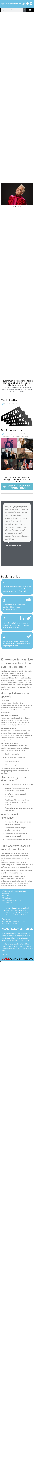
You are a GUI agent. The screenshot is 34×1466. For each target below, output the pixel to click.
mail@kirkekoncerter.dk (13, 900)
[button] (30, 10)
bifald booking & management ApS (14, 891)
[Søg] (24, 10)
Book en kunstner (12, 430)
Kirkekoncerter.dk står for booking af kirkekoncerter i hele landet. (17, 479)
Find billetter (9, 400)
